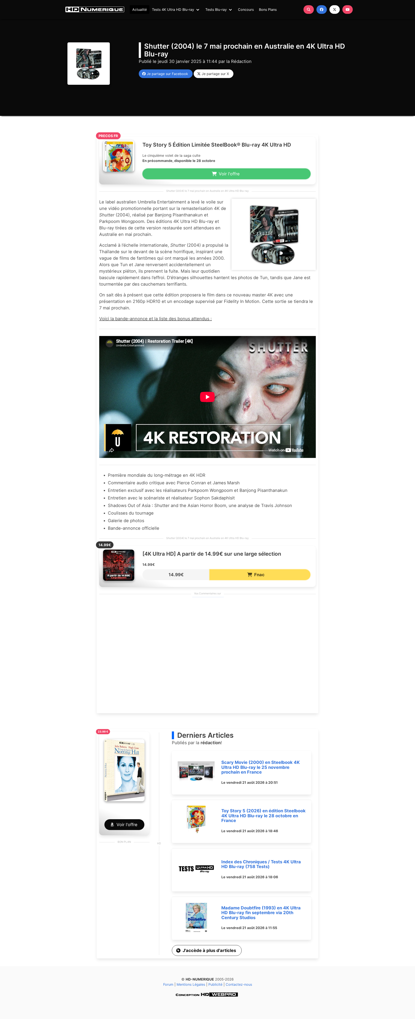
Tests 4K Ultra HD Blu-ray (173, 9)
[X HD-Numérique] (334, 9)
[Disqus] (207, 655)
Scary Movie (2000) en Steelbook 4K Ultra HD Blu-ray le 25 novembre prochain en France (260, 767)
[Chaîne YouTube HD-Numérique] (347, 9)
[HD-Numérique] (95, 9)
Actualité (139, 9)
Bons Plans (268, 9)
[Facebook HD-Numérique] (321, 9)
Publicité (215, 984)
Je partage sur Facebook (166, 74)
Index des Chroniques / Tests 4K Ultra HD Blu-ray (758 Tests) (261, 864)
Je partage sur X (214, 74)
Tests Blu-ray (216, 9)
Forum (168, 984)
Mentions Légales (191, 984)
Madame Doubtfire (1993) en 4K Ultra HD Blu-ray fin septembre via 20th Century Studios (261, 912)
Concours (246, 9)
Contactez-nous (239, 984)
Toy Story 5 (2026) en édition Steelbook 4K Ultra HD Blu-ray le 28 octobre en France (263, 815)
